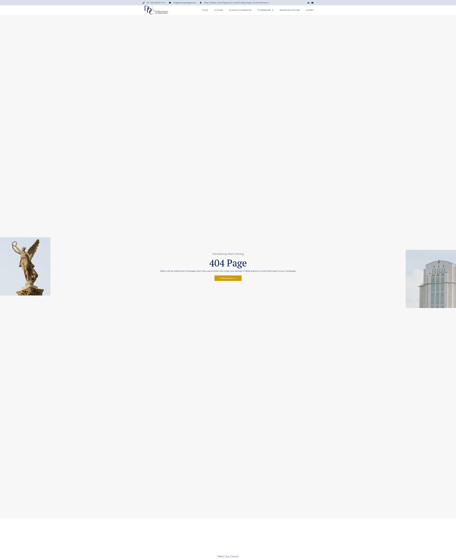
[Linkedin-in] (308, 3)
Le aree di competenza (240, 10)
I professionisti (264, 10)
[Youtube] (312, 3)
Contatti (310, 10)
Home (205, 10)
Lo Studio (218, 10)
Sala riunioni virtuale (290, 10)
